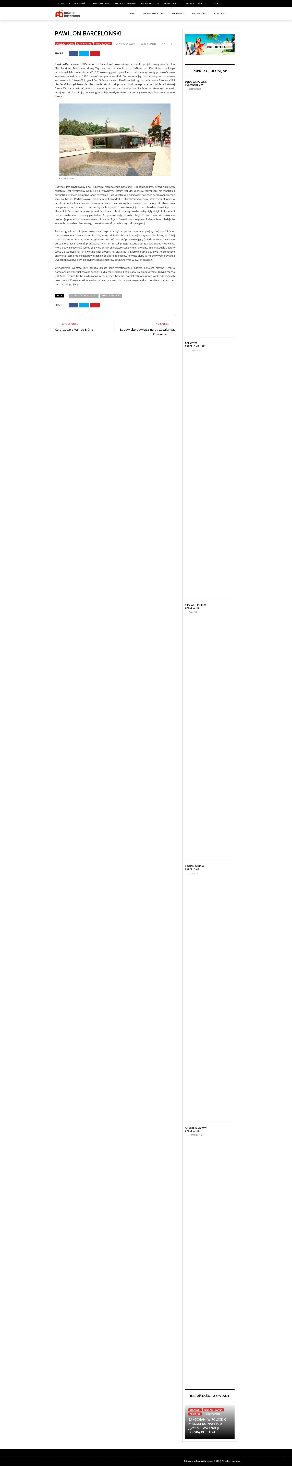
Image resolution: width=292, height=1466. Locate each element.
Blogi (133, 13)
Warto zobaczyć (153, 13)
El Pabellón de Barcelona (83, 295)
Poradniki (219, 13)
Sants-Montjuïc (84, 44)
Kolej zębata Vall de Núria (74, 330)
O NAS (215, 3)
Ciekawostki (178, 13)
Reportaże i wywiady (125, 3)
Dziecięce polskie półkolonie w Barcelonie (196, 84)
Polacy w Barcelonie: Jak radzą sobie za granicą (195, 348)
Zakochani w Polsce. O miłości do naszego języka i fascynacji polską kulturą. (207, 1425)
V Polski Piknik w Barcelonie (195, 606)
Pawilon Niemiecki (111, 295)
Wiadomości (80, 3)
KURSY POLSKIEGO (172, 3)
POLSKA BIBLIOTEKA (150, 3)
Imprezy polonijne (101, 3)
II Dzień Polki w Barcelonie (194, 868)
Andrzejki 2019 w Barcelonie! (195, 1129)
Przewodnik (199, 13)
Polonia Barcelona (126, 44)
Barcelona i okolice (65, 44)
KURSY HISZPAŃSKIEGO (196, 3)
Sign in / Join (63, 3)
